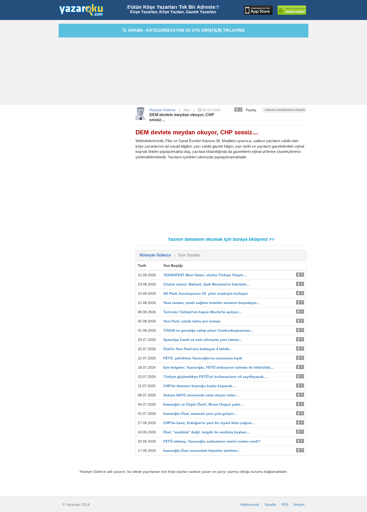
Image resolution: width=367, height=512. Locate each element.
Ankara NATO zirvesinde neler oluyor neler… (201, 395)
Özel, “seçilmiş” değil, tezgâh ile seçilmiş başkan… (206, 432)
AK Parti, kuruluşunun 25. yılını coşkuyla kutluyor (205, 293)
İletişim (299, 505)
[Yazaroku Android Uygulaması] (292, 10)
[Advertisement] (36, 99)
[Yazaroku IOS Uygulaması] (258, 10)
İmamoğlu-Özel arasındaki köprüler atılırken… (202, 451)
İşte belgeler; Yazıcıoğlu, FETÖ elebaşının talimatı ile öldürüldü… (218, 367)
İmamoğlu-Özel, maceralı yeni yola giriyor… (200, 414)
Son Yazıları (189, 255)
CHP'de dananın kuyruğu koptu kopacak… (199, 386)
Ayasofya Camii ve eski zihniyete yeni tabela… (202, 340)
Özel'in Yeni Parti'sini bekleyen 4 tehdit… (198, 349)
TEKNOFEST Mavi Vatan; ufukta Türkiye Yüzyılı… (205, 275)
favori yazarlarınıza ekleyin (286, 110)
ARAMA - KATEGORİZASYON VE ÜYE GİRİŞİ (185, 30)
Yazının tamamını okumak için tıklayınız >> (221, 239)
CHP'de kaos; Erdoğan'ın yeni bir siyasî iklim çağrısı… (209, 423)
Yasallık (270, 505)
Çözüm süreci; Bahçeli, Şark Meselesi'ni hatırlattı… (206, 284)
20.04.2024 (210, 110)
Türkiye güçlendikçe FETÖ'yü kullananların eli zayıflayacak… (215, 377)
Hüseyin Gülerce (162, 110)
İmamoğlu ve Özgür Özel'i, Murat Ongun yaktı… (203, 404)
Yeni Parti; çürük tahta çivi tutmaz (191, 321)
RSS (284, 505)
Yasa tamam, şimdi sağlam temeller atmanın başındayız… (211, 303)
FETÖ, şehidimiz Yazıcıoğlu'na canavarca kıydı (202, 358)
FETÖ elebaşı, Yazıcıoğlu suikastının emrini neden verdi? (211, 441)
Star (187, 110)
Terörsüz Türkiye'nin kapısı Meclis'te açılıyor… (202, 312)
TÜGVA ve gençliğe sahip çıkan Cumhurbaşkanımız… (208, 330)
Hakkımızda (249, 505)
